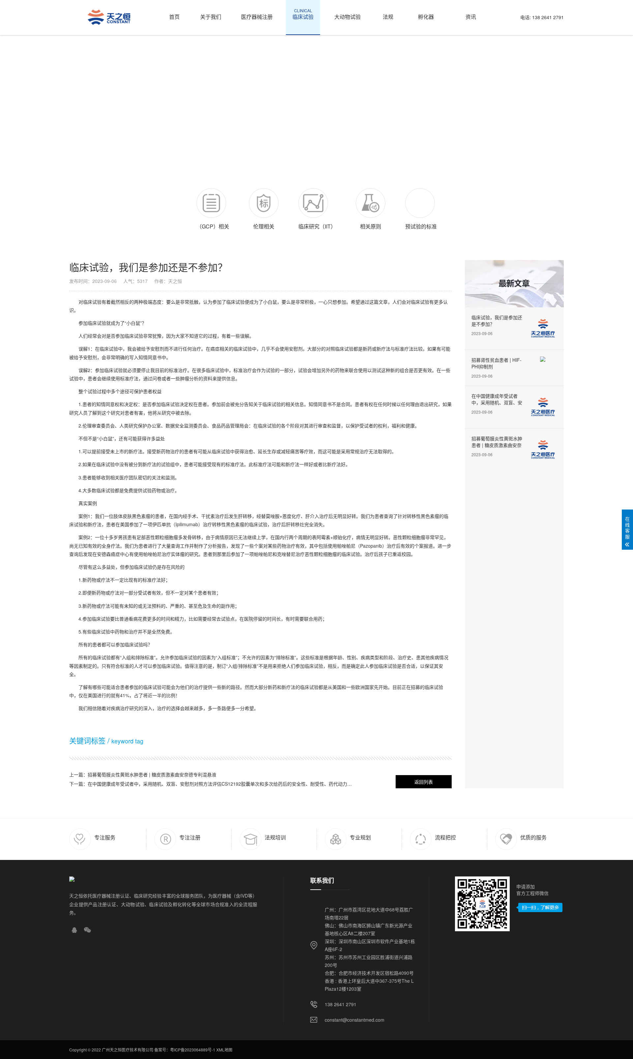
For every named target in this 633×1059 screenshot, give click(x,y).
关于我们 (210, 14)
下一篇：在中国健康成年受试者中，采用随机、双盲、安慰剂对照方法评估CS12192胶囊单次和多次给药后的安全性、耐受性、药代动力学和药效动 (212, 783)
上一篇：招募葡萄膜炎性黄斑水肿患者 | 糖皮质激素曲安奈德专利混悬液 (142, 774)
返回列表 (423, 781)
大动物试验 (347, 14)
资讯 (470, 14)
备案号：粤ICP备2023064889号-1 (184, 1049)
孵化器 (425, 14)
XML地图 (224, 1049)
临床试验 (303, 14)
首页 (174, 14)
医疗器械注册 (257, 14)
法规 (388, 14)
